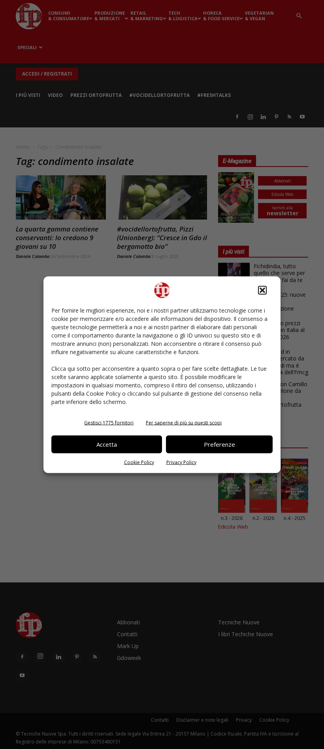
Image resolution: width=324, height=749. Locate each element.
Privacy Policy (181, 462)
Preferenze (219, 444)
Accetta (106, 444)
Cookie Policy (139, 462)
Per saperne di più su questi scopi (184, 422)
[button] (262, 290)
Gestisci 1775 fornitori (109, 422)
